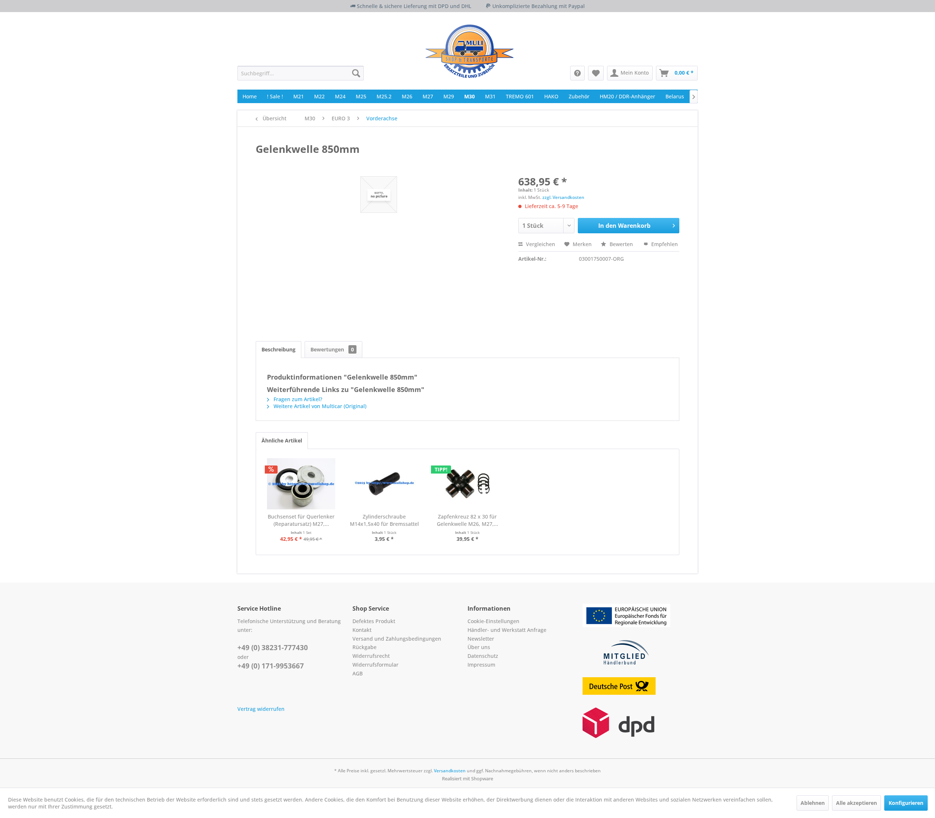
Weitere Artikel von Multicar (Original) (319, 406)
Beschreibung (278, 349)
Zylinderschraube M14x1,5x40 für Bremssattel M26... (384, 520)
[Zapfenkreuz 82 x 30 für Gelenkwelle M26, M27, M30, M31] (467, 483)
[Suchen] (356, 73)
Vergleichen (539, 244)
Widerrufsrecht (371, 655)
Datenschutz (483, 655)
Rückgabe (364, 647)
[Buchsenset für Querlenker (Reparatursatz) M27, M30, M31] (301, 483)
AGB (357, 673)
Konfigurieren (906, 802)
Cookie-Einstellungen (493, 621)
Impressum (481, 664)
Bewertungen (332, 349)
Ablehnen (813, 802)
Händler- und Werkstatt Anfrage (507, 629)
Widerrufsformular (375, 664)
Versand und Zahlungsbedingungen (396, 638)
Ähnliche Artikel (282, 440)
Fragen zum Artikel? (297, 399)
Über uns (479, 647)
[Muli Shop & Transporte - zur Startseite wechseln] (469, 51)
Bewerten (621, 244)
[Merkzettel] (596, 73)
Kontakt (361, 629)
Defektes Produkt (373, 621)
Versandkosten (450, 771)
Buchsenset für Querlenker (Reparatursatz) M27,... (301, 520)
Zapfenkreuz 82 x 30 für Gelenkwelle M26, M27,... (467, 520)
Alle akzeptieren (856, 802)
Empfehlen (664, 244)
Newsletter (481, 638)
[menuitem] (300, 73)
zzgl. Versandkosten (563, 197)
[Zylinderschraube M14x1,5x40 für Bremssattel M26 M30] (384, 483)
